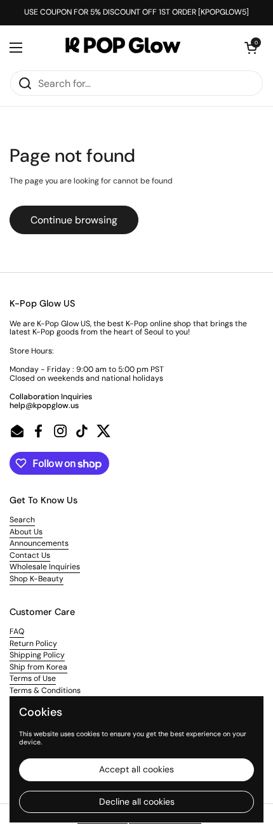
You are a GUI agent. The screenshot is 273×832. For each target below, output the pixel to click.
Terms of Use (33, 678)
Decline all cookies (137, 801)
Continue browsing (73, 220)
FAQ (17, 631)
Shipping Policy (37, 655)
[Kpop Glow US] (133, 47)
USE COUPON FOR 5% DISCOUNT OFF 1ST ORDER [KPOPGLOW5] (136, 12)
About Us (26, 532)
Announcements (39, 543)
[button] (250, 47)
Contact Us (30, 555)
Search (22, 520)
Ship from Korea (38, 667)
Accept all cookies (136, 769)
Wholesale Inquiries (45, 567)
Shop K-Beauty (36, 579)
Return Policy (33, 643)
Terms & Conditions (45, 690)
